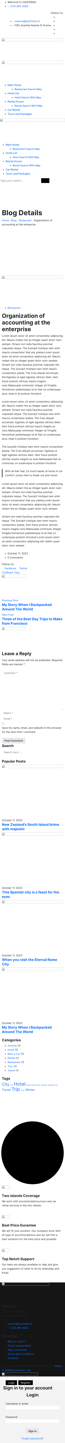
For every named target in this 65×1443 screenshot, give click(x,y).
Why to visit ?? (16, 1341)
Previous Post (10, 600)
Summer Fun (53, 1085)
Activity (12, 1045)
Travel (11, 1070)
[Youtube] (28, 568)
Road (28, 1085)
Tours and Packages (20, 113)
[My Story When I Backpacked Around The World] (32, 994)
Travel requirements (19, 1345)
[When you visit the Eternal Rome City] (32, 926)
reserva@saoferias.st (27, 21)
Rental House (16, 101)
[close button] (63, 180)
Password (11, 1417)
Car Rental (14, 109)
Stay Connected (17, 1349)
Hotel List (13, 93)
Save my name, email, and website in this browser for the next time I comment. (32, 729)
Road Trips (13, 572)
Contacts (13, 1358)
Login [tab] (11, 1382)
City (4, 572)
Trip (16, 1089)
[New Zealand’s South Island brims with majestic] (32, 791)
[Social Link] (57, 17)
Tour (10, 1066)
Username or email (17, 1403)
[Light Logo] (32, 71)
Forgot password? (32, 1438)
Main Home (14, 85)
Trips (23, 1090)
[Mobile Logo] (32, 130)
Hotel (11, 1049)
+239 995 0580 (18, 6)
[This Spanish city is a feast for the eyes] (32, 858)
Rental (11, 1058)
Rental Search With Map (28, 105)
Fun (11, 1085)
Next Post (8, 614)
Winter (30, 1090)
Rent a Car (14, 1053)
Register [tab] (25, 1382)
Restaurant (14, 307)
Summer (44, 1085)
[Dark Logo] (32, 49)
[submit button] (45, 180)
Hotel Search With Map (28, 97)
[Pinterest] (34, 568)
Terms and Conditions (21, 1353)
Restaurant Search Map (28, 89)
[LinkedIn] (31, 568)
